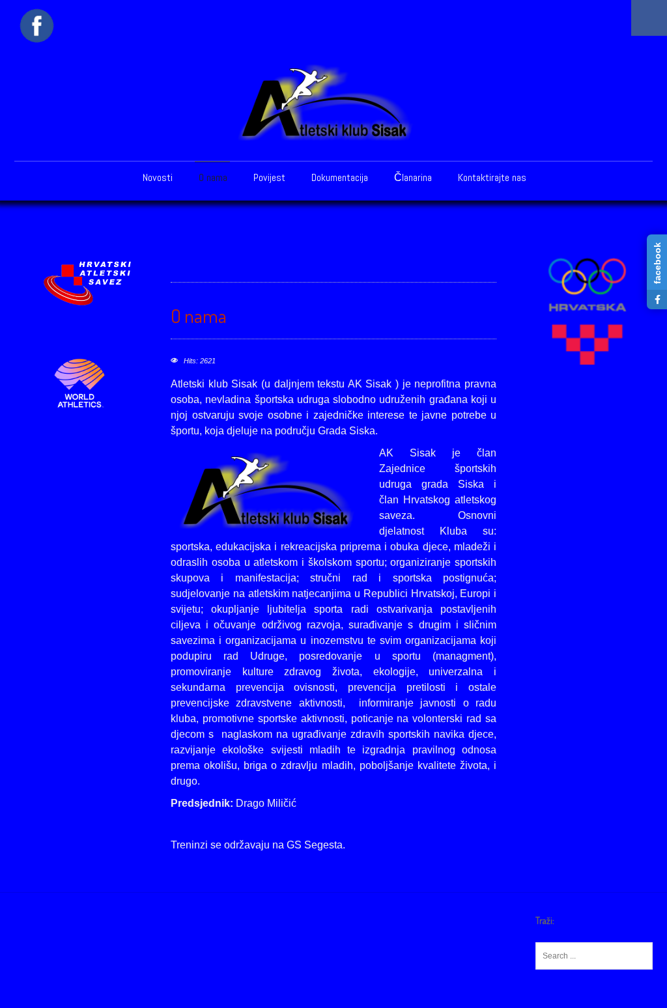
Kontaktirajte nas (492, 177)
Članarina (413, 177)
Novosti (158, 177)
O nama (213, 177)
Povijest (269, 177)
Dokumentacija (339, 177)
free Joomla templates (333, 997)
